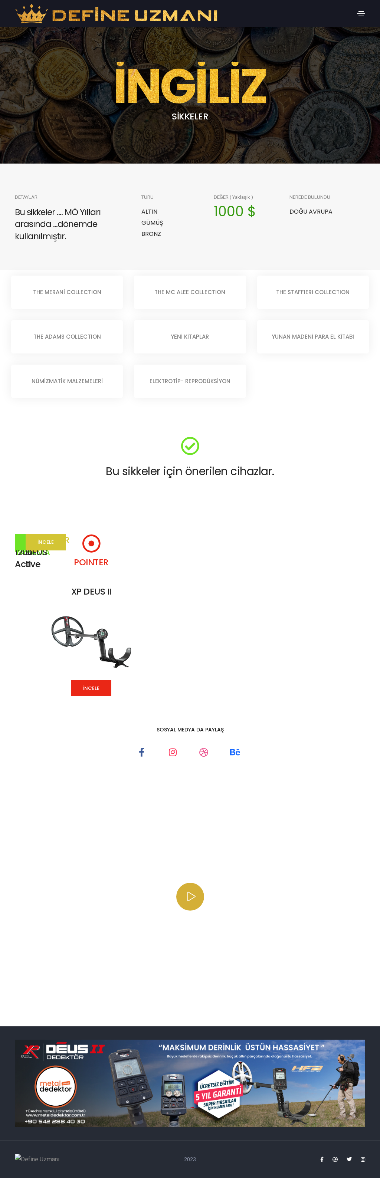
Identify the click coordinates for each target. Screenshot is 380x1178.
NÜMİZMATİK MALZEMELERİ (67, 381)
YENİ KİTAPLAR (190, 336)
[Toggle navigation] (361, 13)
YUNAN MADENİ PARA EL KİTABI (313, 336)
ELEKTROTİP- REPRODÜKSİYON (190, 381)
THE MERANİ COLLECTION (67, 292)
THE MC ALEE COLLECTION (189, 292)
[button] (91, 688)
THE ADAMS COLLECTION (67, 336)
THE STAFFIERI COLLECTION (313, 292)
